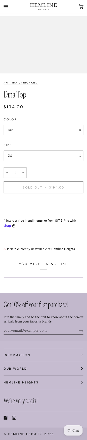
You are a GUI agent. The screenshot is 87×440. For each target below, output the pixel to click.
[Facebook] (6, 418)
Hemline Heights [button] (21, 382)
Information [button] (17, 355)
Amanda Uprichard (21, 82)
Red (10, 130)
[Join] (77, 330)
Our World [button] (15, 369)
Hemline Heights (25, 434)
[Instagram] (14, 418)
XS (10, 156)
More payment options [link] (19, 214)
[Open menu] (10, 7)
